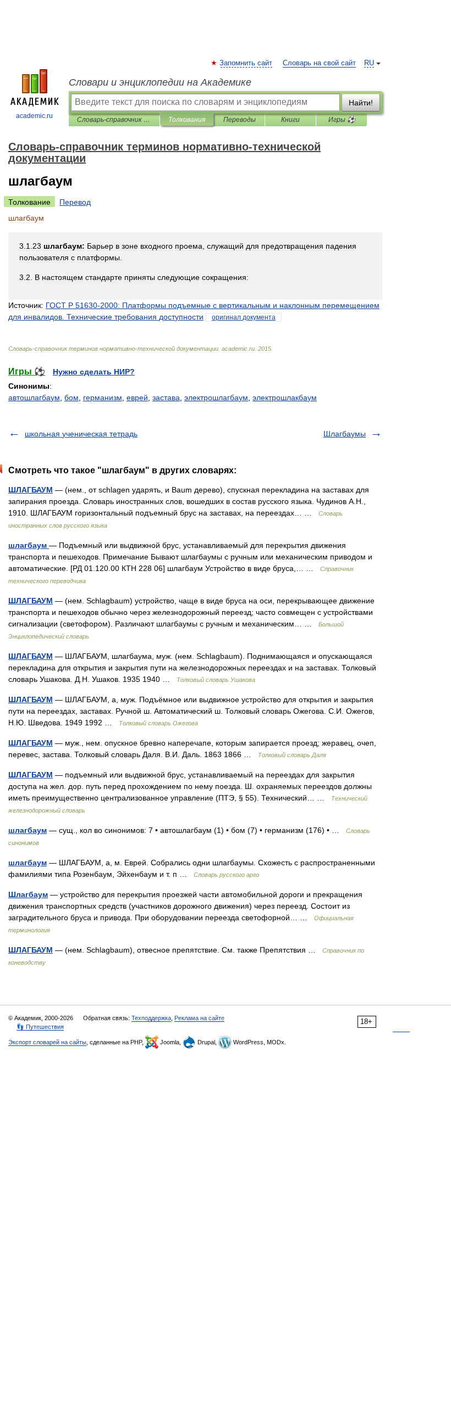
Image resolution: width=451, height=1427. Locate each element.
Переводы (239, 120)
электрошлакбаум (284, 397)
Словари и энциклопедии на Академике (160, 82)
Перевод (75, 202)
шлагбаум (28, 545)
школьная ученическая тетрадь (81, 433)
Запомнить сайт (246, 63)
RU (369, 63)
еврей (137, 397)
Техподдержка (151, 1018)
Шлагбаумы (344, 433)
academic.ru (34, 116)
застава (166, 397)
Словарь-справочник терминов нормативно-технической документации (114, 120)
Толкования (186, 120)
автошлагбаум (34, 397)
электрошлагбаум (216, 397)
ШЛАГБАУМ (30, 489)
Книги (290, 120)
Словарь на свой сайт (319, 63)
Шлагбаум (28, 894)
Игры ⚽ (341, 120)
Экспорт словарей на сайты (47, 1042)
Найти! (361, 102)
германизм (102, 397)
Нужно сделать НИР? (94, 371)
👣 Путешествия (40, 1026)
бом (71, 397)
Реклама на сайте (199, 1018)
